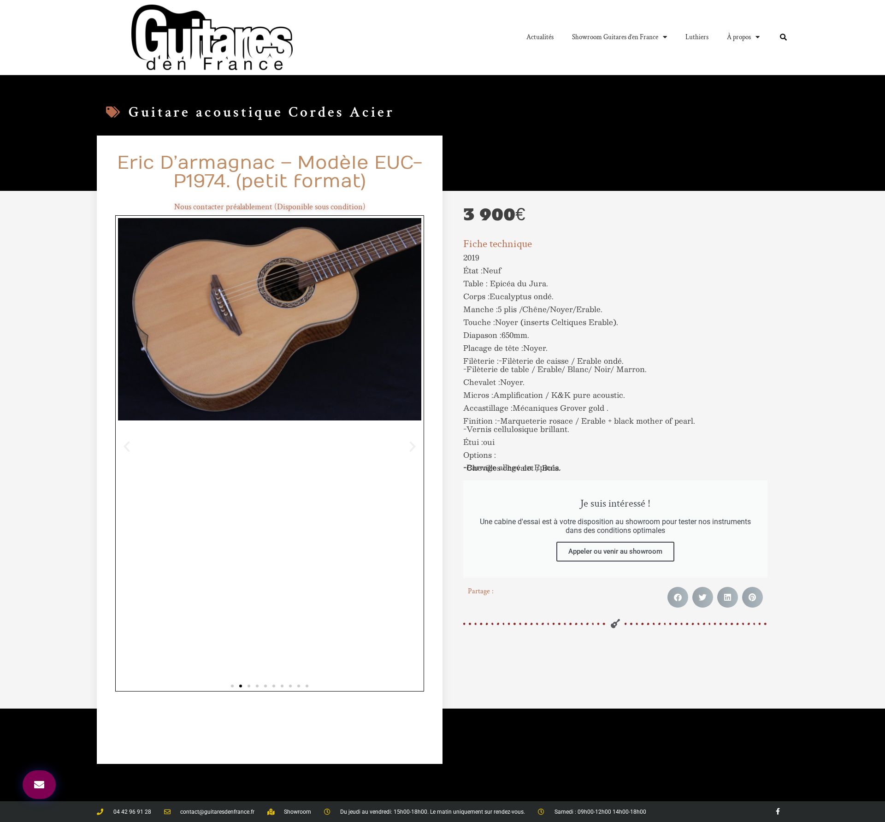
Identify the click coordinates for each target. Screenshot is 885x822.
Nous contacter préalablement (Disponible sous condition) (270, 206)
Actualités (540, 37)
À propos (739, 37)
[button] (127, 447)
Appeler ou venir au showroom (615, 551)
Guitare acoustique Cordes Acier (262, 112)
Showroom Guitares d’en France (615, 37)
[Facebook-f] (777, 811)
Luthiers (696, 37)
